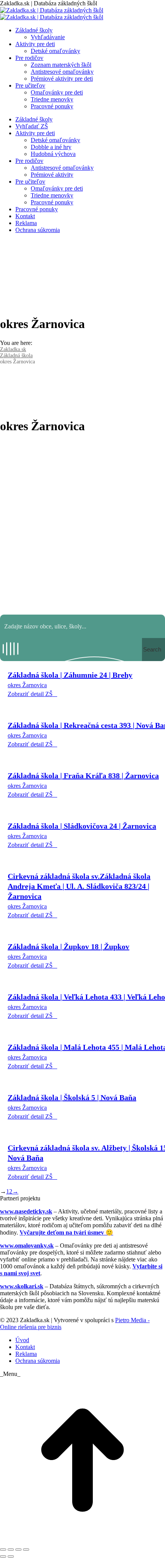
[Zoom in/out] (26, 1549)
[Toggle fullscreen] (18, 1549)
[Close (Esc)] (3, 1549)
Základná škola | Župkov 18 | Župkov (68, 946)
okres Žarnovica (27, 685)
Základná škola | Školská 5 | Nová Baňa (72, 1097)
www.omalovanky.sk (27, 1245)
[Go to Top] (82, 1540)
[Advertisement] (82, 524)
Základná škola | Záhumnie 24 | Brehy (70, 675)
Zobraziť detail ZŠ (30, 694)
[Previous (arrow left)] (3, 1556)
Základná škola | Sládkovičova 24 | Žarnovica (82, 826)
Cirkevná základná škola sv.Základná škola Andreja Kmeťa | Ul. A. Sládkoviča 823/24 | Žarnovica (79, 886)
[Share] (11, 1549)
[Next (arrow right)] (11, 1556)
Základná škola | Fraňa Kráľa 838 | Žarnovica (83, 775)
